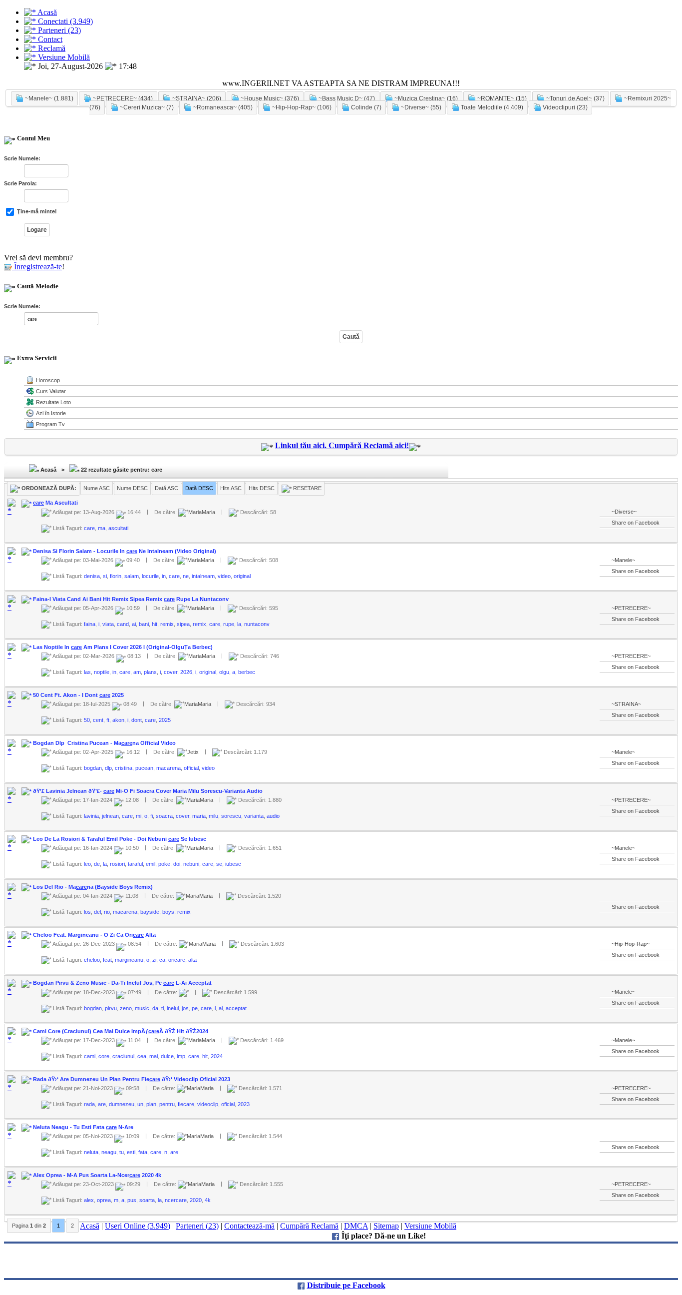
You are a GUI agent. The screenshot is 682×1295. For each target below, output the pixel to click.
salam (131, 576)
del (97, 912)
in (164, 576)
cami (89, 1056)
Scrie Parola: (20, 183)
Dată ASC (166, 488)
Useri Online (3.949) (137, 1226)
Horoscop (48, 380)
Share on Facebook (636, 523)
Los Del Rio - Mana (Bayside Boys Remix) (93, 887)
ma (101, 528)
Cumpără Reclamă (309, 1226)
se (219, 864)
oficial (228, 1104)
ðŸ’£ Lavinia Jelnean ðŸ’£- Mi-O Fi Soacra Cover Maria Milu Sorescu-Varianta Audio (148, 791)
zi (154, 960)
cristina (123, 768)
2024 (217, 1056)
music (142, 1008)
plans (150, 672)
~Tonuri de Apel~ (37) (575, 98)
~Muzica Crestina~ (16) (425, 98)
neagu (108, 1152)
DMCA (356, 1226)
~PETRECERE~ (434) (122, 98)
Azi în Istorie (51, 413)
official (191, 768)
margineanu (129, 960)
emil (150, 864)
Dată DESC (199, 488)
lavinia (91, 816)
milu (213, 816)
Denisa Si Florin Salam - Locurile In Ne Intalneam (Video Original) (124, 551)
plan (151, 1104)
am (137, 672)
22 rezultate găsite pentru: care (120, 470)
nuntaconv (257, 624)
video (224, 576)
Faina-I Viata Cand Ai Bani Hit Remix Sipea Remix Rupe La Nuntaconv (131, 599)
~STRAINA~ (626, 704)
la (239, 624)
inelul (173, 1008)
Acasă (47, 470)
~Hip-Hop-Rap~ (631, 944)
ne (186, 576)
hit (154, 624)
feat (107, 960)
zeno (126, 1008)
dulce (167, 1056)
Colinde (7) (365, 107)
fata (142, 1152)
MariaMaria (201, 512)
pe (195, 1008)
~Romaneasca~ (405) (222, 107)
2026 (186, 672)
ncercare (176, 1200)
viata (108, 624)
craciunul (123, 1056)
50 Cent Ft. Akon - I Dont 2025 (78, 695)
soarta (147, 1200)
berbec (246, 672)
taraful (135, 864)
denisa (92, 576)
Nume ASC (96, 488)
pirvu (111, 1008)
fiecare (186, 1104)
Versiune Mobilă (430, 1226)
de (97, 864)
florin (115, 576)
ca (162, 960)
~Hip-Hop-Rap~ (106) (301, 107)
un (140, 1104)
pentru (167, 1104)
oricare (176, 960)
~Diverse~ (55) (420, 107)
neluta (91, 1152)
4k (208, 1200)
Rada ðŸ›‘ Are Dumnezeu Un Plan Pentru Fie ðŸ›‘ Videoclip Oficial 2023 (131, 1079)
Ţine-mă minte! (36, 211)
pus (131, 1200)
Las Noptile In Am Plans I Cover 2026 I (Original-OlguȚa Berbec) (123, 647)
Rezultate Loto (53, 402)
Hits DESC (262, 488)
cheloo (92, 960)
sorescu (231, 816)
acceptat (236, 1008)
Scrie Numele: (22, 158)
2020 (196, 1200)
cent (98, 720)
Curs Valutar (51, 391)
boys (168, 912)
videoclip (207, 1104)
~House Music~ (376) (269, 98)
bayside (149, 912)
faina (89, 624)
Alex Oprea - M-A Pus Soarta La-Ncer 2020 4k (97, 1175)
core (103, 1056)
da (155, 1008)
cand (123, 624)
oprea (104, 1200)
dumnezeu (121, 1104)
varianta (254, 816)
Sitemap (386, 1226)
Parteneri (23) (197, 1226)
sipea (183, 624)
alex (89, 1200)
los (87, 912)
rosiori (117, 864)
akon (118, 720)
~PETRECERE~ (631, 608)
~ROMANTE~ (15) (501, 98)
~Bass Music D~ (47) (346, 98)
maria (199, 816)
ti (162, 1008)
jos (185, 1008)
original (242, 576)
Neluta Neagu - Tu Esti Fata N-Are (83, 1127)
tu (121, 1152)
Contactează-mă (249, 1226)
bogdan (93, 768)
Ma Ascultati (55, 503)
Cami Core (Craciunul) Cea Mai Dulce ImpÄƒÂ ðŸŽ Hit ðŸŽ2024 (120, 1031)
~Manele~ (623, 560)
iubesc (233, 864)
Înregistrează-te (37, 266)
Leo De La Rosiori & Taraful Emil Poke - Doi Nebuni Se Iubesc (119, 839)
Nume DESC (132, 488)
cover (170, 672)
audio (273, 816)
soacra (164, 816)
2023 (244, 1104)
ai (134, 624)
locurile (150, 576)
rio (107, 912)
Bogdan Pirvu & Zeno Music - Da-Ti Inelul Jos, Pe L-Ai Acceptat (122, 983)
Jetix (193, 752)
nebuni (191, 864)
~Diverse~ (624, 512)
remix (167, 624)
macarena (168, 768)
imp (181, 1056)
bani (144, 624)
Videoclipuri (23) (564, 107)
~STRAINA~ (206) (196, 98)
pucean (144, 768)
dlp (108, 768)
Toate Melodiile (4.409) (491, 107)
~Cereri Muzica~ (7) (146, 107)
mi (138, 816)
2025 (165, 720)
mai (153, 1056)
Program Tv (50, 424)
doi (176, 864)
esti (131, 1152)
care (89, 528)
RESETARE (307, 488)
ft (107, 720)
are (102, 1104)
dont (136, 720)
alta (192, 960)
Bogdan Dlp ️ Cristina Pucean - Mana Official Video (104, 743)
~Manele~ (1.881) (48, 98)
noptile (101, 672)
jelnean (110, 816)
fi (151, 816)
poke (164, 864)
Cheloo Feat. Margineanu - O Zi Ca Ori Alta (94, 935)
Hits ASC (231, 488)
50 (87, 720)
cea (141, 1056)
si (105, 576)
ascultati (118, 528)
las (87, 672)
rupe (228, 624)
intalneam (203, 576)
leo (87, 864)
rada (89, 1104)
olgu (224, 672)
